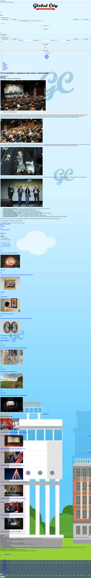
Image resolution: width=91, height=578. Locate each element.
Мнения (4, 565)
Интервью (5, 566)
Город (46, 54)
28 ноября (2, 535)
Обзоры (4, 563)
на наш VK (10, 222)
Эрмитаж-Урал (2, 291)
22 (8, 245)
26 (4, 246)
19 (4, 245)
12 (4, 243)
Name (20, 40)
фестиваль (6, 229)
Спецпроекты (6, 568)
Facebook (86, 19)
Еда (47, 58)
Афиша (2, 235)
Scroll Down (3, 1)
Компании (5, 68)
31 (1, 247)
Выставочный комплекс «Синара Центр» (6, 313)
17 (1, 245)
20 (5, 245)
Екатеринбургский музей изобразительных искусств (8, 335)
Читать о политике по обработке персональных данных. (12, 539)
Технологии (5, 67)
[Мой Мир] (4, 77)
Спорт (4, 63)
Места (46, 55)
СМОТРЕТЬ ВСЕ (4, 338)
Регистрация (45, 29)
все (3, 62)
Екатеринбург (45, 50)
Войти (45, 25)
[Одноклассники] (3, 77)
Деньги (4, 66)
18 (2, 245)
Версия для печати (4, 223)
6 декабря (2, 435)
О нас (1, 536)
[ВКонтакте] (1, 77)
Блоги (4, 567)
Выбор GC (5, 564)
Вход (45, 47)
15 (8, 243)
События (46, 56)
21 (6, 245)
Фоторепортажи (6, 561)
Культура (5, 64)
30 (9, 246)
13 (5, 243)
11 (2, 243)
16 (9, 243)
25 (2, 246)
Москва (48, 52)
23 (9, 245)
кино (9, 229)
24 (1, 246)
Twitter (77, 19)
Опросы (4, 569)
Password (38, 20)
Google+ (15, 19)
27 (5, 246)
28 (6, 246)
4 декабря (2, 452)
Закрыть (2, 576)
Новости (5, 560)
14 (6, 243)
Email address (22, 20)
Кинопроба (2, 229)
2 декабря (2, 501)
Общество (5, 65)
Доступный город (7, 571)
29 (8, 246)
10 (1, 243)
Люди (46, 57)
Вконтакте (6, 19)
